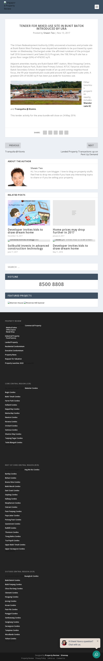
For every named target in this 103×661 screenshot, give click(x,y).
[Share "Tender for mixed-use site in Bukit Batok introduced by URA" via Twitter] (50, 132)
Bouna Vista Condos (12, 482)
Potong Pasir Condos (13, 520)
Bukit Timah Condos (12, 396)
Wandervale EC (88, 104)
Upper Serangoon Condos (15, 549)
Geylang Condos (11, 495)
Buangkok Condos (31, 576)
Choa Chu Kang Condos (14, 588)
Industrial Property (12, 336)
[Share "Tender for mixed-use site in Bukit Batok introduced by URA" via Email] (66, 132)
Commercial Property (33, 325)
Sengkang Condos (12, 622)
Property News (10, 355)
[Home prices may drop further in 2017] (74, 212)
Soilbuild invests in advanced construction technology (28, 247)
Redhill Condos (10, 528)
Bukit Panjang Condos (13, 584)
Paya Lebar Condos (12, 515)
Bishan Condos (10, 478)
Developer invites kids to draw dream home (25, 231)
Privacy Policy (41, 658)
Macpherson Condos (13, 503)
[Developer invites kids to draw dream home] (29, 212)
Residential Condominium (14, 346)
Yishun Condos (10, 638)
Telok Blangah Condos (13, 442)
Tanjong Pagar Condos (14, 438)
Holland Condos (11, 405)
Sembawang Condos (13, 618)
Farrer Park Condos (12, 401)
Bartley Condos (11, 474)
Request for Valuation (13, 359)
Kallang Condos (11, 499)
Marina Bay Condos (12, 413)
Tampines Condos (12, 630)
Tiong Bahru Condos (13, 536)
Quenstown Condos (12, 524)
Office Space (11, 330)
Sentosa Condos (11, 430)
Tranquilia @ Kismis (25, 109)
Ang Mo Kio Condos (32, 469)
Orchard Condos (11, 426)
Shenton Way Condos (13, 434)
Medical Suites (11, 327)
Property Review (52, 655)
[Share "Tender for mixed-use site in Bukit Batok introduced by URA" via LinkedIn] (61, 132)
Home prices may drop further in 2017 (69, 231)
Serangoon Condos (12, 626)
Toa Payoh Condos (12, 540)
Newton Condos (11, 417)
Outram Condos (11, 507)
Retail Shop (10, 332)
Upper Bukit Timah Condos (15, 545)
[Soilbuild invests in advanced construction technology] (29, 240)
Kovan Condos (10, 605)
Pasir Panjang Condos (13, 511)
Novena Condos (11, 421)
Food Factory (11, 338)
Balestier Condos (31, 388)
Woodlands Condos (12, 634)
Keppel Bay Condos (12, 409)
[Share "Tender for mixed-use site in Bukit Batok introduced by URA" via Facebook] (45, 132)
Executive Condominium (14, 350)
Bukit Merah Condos (12, 486)
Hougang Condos (11, 597)
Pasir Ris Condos (11, 609)
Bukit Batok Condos (12, 580)
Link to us (51, 658)
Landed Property (11, 342)
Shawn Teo (49, 32)
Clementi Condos (11, 593)
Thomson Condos (12, 532)
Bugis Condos (10, 392)
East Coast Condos (12, 490)
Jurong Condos (10, 601)
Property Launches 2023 (14, 363)
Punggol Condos (11, 613)
